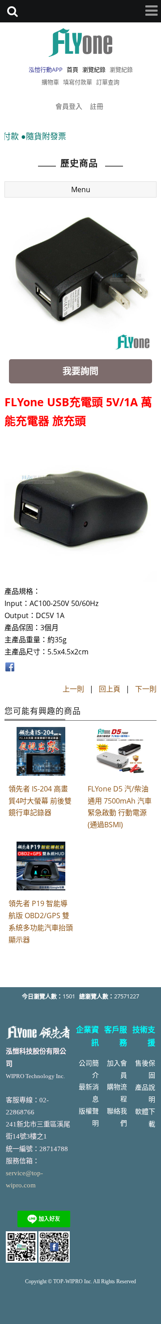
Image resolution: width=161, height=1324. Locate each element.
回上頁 (109, 689)
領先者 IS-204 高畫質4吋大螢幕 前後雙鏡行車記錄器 (40, 801)
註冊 (96, 106)
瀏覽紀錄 (121, 69)
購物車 (50, 82)
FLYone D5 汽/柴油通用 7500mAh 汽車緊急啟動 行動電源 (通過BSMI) (120, 807)
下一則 (146, 689)
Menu (80, 189)
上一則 (73, 689)
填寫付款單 (77, 82)
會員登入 (68, 106)
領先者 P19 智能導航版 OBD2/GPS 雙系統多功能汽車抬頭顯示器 (40, 921)
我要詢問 (80, 371)
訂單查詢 (107, 82)
